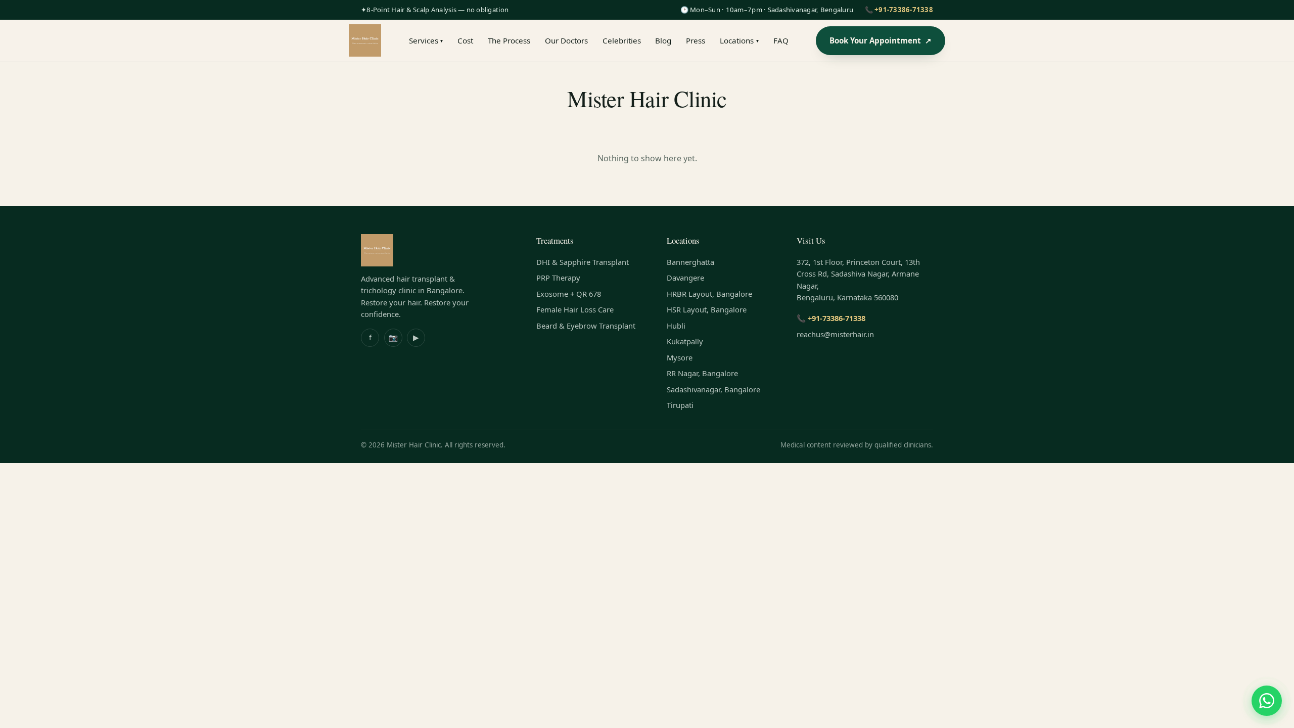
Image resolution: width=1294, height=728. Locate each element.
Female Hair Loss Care (575, 309)
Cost (465, 40)
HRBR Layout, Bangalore (709, 294)
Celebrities (622, 40)
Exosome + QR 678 (568, 294)
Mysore (679, 357)
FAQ (781, 40)
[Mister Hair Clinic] (365, 40)
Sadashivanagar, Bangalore (713, 389)
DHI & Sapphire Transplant (582, 262)
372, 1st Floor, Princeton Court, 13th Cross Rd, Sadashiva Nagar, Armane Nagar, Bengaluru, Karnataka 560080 (858, 280)
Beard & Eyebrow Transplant (585, 326)
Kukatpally (685, 341)
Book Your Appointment (880, 40)
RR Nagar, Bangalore (702, 373)
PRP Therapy (558, 277)
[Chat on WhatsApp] (1267, 701)
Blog (663, 40)
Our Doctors (566, 40)
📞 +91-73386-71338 (899, 9)
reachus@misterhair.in (835, 334)
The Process (509, 40)
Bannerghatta (690, 262)
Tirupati (680, 405)
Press (695, 40)
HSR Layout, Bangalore (707, 309)
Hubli (676, 326)
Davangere (685, 277)
